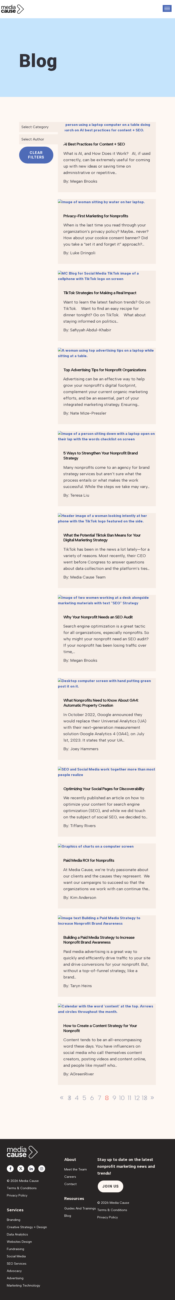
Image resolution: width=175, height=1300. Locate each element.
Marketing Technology (23, 1285)
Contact (70, 1184)
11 (129, 1097)
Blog (67, 1216)
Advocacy (14, 1271)
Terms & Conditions (22, 1188)
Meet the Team (75, 1169)
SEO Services (16, 1264)
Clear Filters (36, 154)
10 (122, 1097)
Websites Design (19, 1242)
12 (137, 1097)
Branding (13, 1220)
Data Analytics (17, 1234)
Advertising (15, 1278)
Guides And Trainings (80, 1208)
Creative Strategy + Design (27, 1227)
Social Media (16, 1256)
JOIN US (110, 1186)
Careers (70, 1177)
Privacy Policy (17, 1195)
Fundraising (15, 1249)
